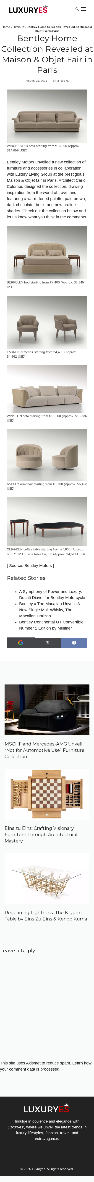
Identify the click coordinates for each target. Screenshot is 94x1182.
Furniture (18, 26)
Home (6, 26)
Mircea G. (63, 80)
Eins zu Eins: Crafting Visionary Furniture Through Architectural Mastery (41, 835)
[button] (77, 9)
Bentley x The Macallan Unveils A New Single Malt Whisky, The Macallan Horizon (49, 610)
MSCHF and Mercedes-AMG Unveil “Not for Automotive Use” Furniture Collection (44, 750)
